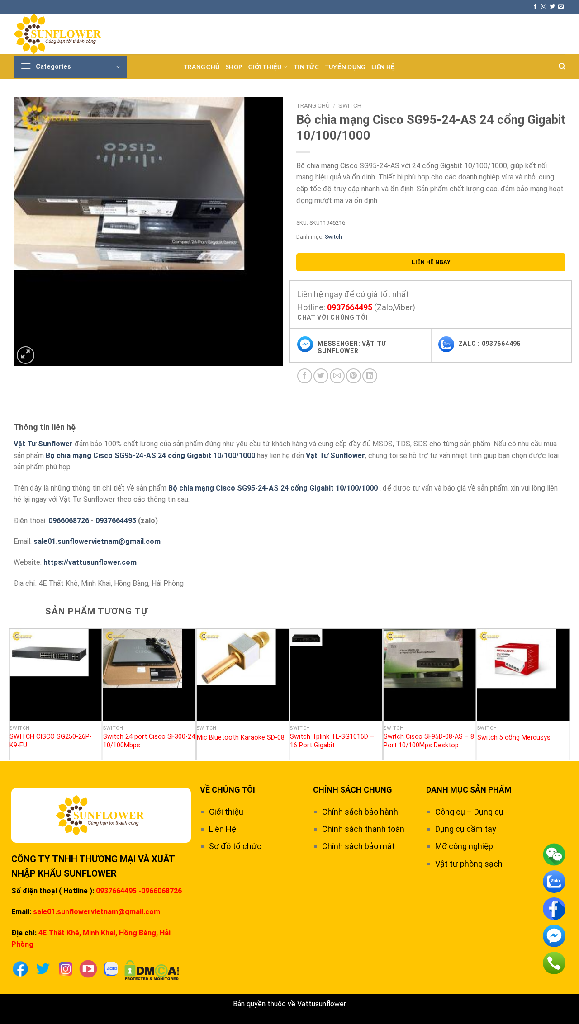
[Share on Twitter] (320, 375)
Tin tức (306, 67)
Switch (349, 105)
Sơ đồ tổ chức (235, 846)
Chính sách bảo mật (358, 846)
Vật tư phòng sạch (469, 863)
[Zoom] (25, 355)
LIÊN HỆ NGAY (431, 262)
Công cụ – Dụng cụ (469, 811)
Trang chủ (201, 67)
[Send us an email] (561, 7)
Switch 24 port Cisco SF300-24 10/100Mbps (149, 741)
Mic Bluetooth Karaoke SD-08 (241, 737)
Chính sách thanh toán (363, 829)
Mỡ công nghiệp (464, 846)
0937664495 (349, 307)
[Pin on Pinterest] (353, 375)
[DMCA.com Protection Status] (151, 969)
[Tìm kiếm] (562, 66)
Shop (234, 67)
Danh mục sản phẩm (469, 789)
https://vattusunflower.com (90, 562)
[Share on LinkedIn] (369, 375)
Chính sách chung (352, 789)
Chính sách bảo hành (360, 811)
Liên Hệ (383, 67)
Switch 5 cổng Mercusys (514, 737)
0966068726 (68, 520)
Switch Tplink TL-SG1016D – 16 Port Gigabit (332, 741)
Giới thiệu (265, 67)
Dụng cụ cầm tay (465, 829)
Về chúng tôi (227, 789)
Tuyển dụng (345, 67)
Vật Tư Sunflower (43, 443)
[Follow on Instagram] (543, 7)
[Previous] (14, 693)
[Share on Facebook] (304, 375)
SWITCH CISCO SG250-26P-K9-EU (50, 741)
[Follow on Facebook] (535, 7)
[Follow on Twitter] (552, 7)
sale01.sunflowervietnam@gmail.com (97, 541)
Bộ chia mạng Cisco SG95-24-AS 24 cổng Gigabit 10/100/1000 (150, 455)
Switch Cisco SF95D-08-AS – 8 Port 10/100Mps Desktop (429, 741)
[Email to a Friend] (337, 375)
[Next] (565, 693)
